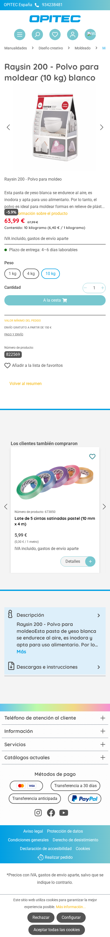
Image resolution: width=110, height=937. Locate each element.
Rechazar (40, 917)
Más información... (71, 907)
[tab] (55, 633)
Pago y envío (13, 334)
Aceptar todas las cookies (57, 929)
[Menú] (19, 34)
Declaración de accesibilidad (46, 848)
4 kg (31, 273)
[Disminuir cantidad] (85, 288)
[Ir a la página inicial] (55, 18)
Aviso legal (33, 831)
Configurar (71, 917)
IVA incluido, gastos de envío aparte (36, 238)
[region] (55, 506)
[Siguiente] (102, 127)
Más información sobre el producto (36, 213)
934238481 (52, 4)
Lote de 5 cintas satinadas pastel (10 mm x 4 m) (55, 521)
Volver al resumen (25, 383)
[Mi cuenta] (72, 34)
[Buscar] (37, 34)
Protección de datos (65, 831)
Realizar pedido (59, 857)
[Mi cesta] (90, 34)
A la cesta (52, 300)
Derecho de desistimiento (75, 839)
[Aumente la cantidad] (102, 288)
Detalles (72, 561)
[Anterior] (8, 127)
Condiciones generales (28, 839)
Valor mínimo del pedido (22, 320)
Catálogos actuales (27, 757)
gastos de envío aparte (58, 875)
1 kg (12, 273)
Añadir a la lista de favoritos (37, 365)
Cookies (83, 848)
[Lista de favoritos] (55, 34)
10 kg (51, 273)
